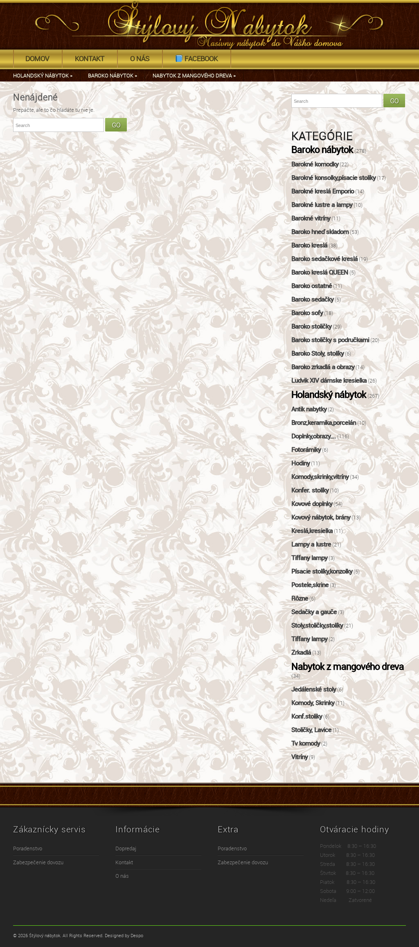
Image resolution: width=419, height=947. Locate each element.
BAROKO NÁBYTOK (112, 75)
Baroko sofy (307, 313)
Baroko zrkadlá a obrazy (322, 367)
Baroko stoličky (311, 326)
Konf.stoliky (306, 716)
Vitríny (299, 757)
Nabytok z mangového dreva (194, 75)
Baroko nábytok (322, 150)
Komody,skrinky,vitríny (320, 476)
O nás (139, 58)
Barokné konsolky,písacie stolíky (333, 177)
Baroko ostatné (311, 286)
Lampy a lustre (311, 544)
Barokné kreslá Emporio (322, 191)
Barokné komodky (314, 164)
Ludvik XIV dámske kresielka (329, 380)
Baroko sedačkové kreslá (324, 259)
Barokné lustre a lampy (321, 204)
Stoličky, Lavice (311, 730)
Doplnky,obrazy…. (313, 436)
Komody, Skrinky (312, 703)
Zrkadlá (301, 652)
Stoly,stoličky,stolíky (317, 625)
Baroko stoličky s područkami (330, 340)
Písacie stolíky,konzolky (321, 571)
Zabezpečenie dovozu (38, 862)
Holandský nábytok (328, 395)
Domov (37, 58)
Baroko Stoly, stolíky (317, 353)
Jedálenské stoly (313, 689)
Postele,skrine (310, 585)
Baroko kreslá (309, 245)
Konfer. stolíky (310, 490)
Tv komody (305, 743)
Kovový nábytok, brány (320, 517)
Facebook (200, 58)
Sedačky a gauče (314, 612)
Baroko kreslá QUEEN (319, 272)
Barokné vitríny (310, 218)
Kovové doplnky (311, 503)
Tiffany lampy (309, 558)
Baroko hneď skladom (320, 232)
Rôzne (299, 598)
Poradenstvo (27, 848)
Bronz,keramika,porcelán (323, 422)
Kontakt (89, 58)
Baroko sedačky (312, 299)
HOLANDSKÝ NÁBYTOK (42, 75)
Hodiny (300, 463)
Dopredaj (125, 848)
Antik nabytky (309, 409)
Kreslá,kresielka (312, 531)
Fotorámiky (306, 449)
